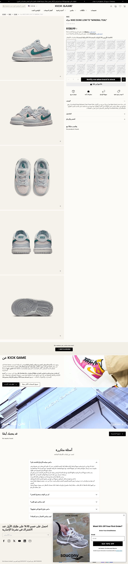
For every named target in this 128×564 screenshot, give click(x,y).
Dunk (15, 14)
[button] (61, 10)
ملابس (72, 10)
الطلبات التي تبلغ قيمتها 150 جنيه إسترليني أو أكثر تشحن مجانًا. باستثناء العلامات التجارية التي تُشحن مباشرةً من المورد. (35, 1)
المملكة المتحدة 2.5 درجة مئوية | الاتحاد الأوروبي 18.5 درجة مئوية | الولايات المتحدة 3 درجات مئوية (101, 45)
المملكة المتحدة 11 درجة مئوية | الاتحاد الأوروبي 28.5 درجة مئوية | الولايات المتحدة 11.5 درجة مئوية (81, 69)
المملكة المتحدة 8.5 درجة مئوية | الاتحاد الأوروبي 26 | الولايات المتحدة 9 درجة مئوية (101, 58)
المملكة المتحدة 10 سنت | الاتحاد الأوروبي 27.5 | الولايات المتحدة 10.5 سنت (121, 58)
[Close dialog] (124, 515)
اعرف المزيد (92, 32)
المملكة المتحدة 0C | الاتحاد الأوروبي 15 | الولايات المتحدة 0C (71, 45)
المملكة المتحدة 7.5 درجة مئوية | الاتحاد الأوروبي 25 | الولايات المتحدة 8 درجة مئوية (91, 58)
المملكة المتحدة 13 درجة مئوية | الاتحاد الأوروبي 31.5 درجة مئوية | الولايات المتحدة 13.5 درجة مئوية (121, 70)
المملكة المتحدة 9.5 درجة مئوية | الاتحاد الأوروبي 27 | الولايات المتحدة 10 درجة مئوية (111, 58)
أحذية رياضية (60, 10)
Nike (10, 14)
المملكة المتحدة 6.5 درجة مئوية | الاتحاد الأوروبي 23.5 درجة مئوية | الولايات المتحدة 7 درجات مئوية (81, 57)
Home (4, 14)
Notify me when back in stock (101, 79)
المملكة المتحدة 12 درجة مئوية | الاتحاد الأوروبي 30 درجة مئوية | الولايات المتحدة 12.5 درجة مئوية (101, 70)
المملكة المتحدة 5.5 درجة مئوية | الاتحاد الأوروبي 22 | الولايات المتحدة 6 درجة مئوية (71, 58)
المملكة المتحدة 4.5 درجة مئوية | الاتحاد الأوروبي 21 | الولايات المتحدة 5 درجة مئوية (121, 45)
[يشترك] (48, 535)
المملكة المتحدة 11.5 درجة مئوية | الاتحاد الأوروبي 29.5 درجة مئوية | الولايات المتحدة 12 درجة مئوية (91, 69)
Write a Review (66, 350)
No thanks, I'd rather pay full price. (108, 548)
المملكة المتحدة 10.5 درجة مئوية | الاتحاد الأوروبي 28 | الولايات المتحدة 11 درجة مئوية (71, 70)
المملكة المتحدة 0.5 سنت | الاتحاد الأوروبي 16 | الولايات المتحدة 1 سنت (81, 45)
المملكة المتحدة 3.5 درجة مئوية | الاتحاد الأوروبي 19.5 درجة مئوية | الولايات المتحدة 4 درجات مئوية (111, 45)
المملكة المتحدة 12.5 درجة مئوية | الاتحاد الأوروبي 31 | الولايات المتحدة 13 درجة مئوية (111, 70)
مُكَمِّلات (82, 10)
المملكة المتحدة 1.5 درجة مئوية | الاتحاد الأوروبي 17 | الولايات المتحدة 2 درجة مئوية (91, 45)
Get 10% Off (108, 544)
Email (93, 535)
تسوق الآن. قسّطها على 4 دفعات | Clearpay (91, 1)
